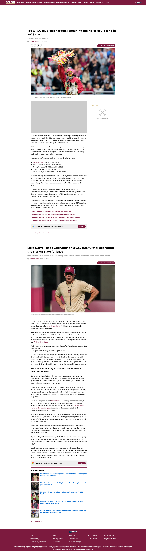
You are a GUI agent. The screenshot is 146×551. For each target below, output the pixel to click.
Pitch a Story (34, 539)
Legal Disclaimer (110, 539)
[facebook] (135, 2)
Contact (72, 535)
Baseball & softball (76, 2)
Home (33, 233)
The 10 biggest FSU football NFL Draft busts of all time (51, 211)
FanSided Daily (109, 535)
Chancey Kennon (38, 162)
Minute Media (21, 546)
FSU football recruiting (43, 233)
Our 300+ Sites (93, 535)
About (92, 2)
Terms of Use (73, 539)
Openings (56, 535)
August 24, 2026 (60, 351)
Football (28, 2)
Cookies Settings (75, 542)
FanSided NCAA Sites (102, 2)
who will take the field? (54, 326)
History (86, 2)
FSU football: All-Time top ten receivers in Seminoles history (53, 214)
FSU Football (40, 522)
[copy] (41, 45)
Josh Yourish (34, 259)
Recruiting (20, 2)
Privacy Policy (58, 539)
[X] (132, 2)
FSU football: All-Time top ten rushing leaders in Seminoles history (56, 217)
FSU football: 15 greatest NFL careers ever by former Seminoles (54, 220)
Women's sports (37, 2)
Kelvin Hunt (34, 41)
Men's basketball (49, 2)
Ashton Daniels (56, 401)
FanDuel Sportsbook (41, 342)
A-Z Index (56, 542)
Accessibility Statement (38, 542)
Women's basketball (62, 2)
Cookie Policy (92, 539)
